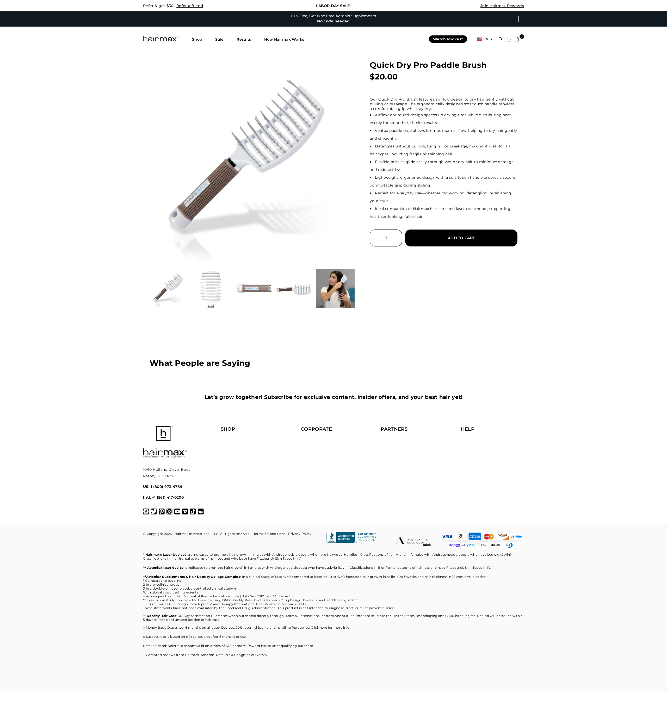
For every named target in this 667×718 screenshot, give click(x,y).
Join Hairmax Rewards (502, 5)
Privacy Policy (299, 534)
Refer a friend (189, 5)
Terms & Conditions (269, 534)
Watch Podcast (448, 39)
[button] (197, 39)
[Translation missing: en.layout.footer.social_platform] (146, 512)
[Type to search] (501, 39)
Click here (319, 627)
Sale (219, 39)
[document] (253, 161)
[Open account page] (509, 39)
